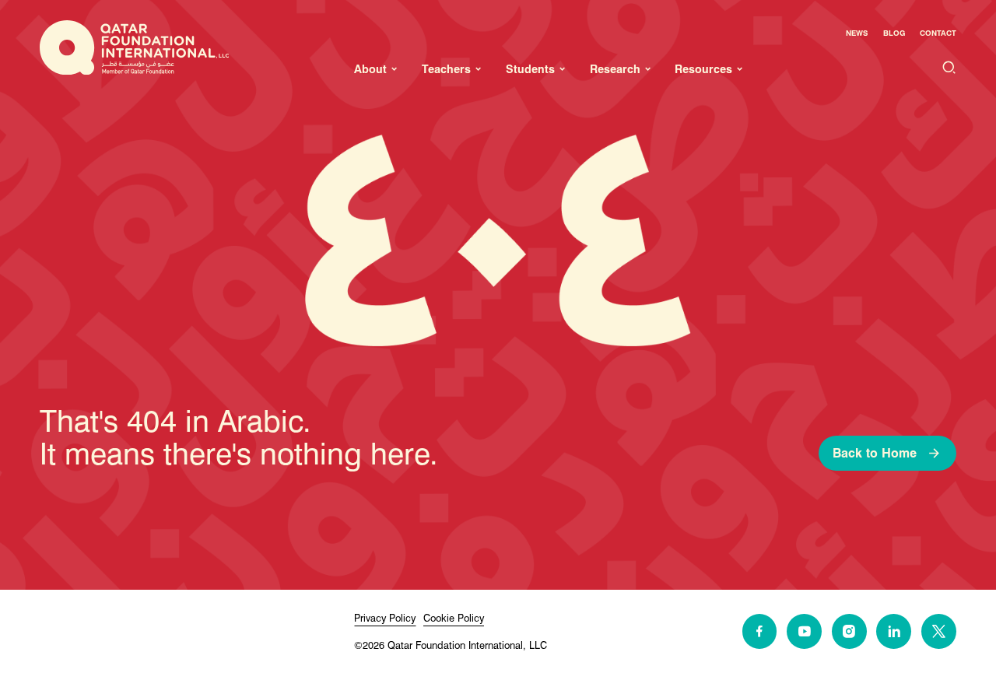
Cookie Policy (453, 618)
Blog (894, 33)
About (370, 68)
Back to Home (875, 453)
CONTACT (938, 33)
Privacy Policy (385, 618)
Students (530, 68)
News (857, 33)
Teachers (446, 68)
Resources (703, 68)
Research (615, 68)
